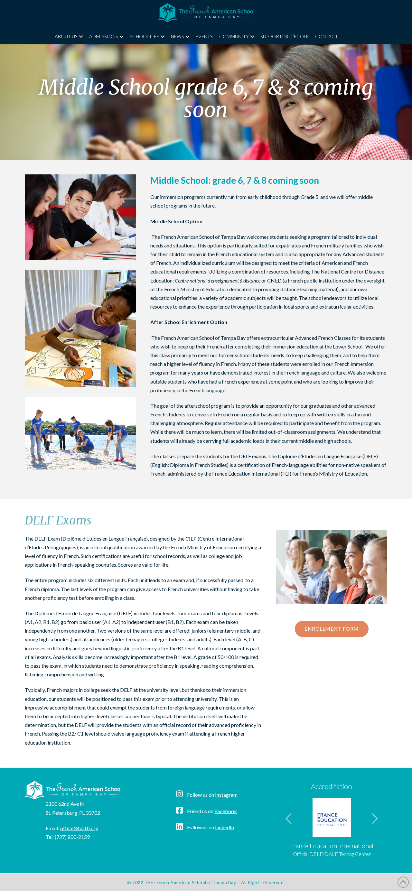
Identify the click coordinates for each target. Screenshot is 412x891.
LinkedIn (224, 827)
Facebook (225, 811)
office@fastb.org (79, 828)
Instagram (226, 795)
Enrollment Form (331, 629)
